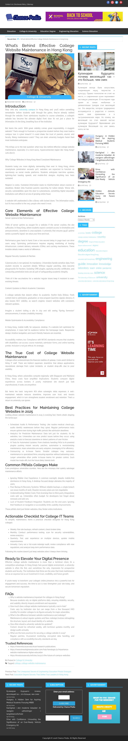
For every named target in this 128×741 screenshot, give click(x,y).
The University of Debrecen (86, 277)
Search (76, 718)
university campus (27, 110)
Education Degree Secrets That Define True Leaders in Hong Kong (41, 675)
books (88, 233)
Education (11, 31)
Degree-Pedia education (97, 242)
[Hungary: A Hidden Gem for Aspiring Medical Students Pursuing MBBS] (86, 140)
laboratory (83, 268)
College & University (28, 31)
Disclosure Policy (20, 4)
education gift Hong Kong (86, 259)
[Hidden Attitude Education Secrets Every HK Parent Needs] (86, 195)
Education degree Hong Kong (88, 255)
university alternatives (85, 281)
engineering (104, 259)
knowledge (105, 264)
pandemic (107, 268)
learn (92, 268)
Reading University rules (85, 273)
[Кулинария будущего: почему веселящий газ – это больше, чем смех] (96, 61)
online (99, 268)
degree (83, 241)
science (99, 272)
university (102, 277)
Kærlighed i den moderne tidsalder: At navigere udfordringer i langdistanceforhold (105, 156)
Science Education (90, 31)
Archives (81, 216)
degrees (95, 245)
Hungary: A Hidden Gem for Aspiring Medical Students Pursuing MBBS (105, 140)
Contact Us (9, 4)
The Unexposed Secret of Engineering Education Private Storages (44, 672)
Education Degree (48, 31)
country (102, 236)
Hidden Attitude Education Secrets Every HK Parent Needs (105, 195)
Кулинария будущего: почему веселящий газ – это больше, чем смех (96, 76)
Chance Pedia (69, 707)
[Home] (18, 39)
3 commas (81, 233)
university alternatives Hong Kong (103, 281)
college (17, 663)
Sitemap (30, 4)
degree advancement (85, 245)
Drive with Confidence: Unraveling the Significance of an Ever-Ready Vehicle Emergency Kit (96, 175)
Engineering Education (68, 31)
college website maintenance (34, 663)
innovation (92, 264)
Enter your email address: (64, 699)
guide (82, 263)
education (86, 250)
